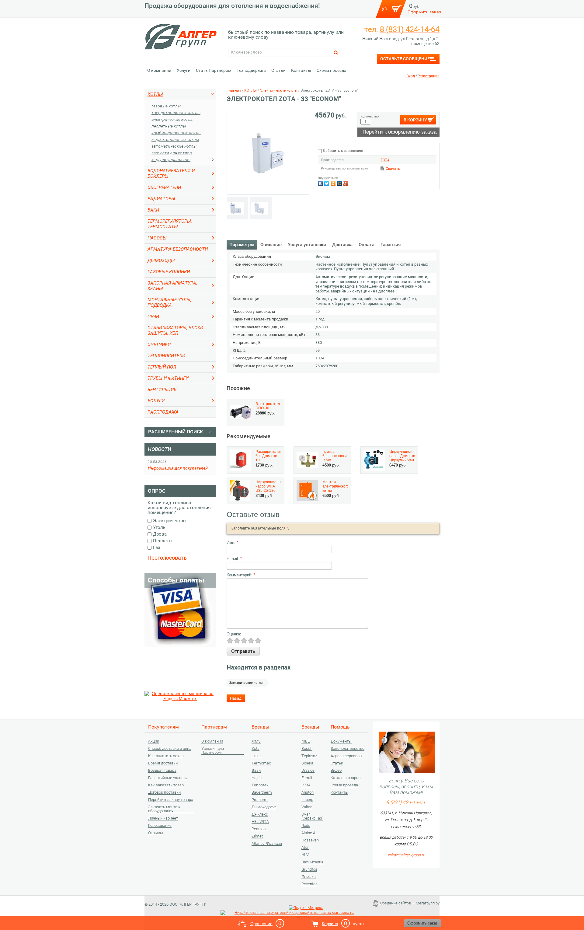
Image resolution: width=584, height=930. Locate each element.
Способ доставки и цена (169, 748)
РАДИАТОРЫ (161, 198)
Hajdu (257, 778)
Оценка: (234, 634)
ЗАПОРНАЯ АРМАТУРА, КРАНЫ (172, 285)
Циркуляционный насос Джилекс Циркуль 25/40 (404, 455)
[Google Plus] (346, 183)
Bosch (306, 748)
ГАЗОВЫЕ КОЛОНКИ (169, 271)
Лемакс (308, 877)
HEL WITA (260, 822)
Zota (255, 748)
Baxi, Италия (312, 862)
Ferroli (306, 778)
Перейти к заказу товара (170, 800)
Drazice (308, 770)
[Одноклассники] (334, 183)
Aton (305, 847)
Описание (271, 244)
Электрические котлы (172, 119)
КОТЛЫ (155, 94)
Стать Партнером (213, 70)
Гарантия (391, 244)
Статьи (278, 70)
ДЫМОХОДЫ (161, 260)
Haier (256, 756)
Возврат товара (162, 770)
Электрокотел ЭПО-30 (267, 406)
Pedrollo (259, 829)
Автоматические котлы (173, 146)
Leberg (307, 800)
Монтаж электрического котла (335, 486)
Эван (256, 770)
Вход (410, 76)
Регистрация (429, 76)
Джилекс (260, 814)
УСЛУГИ (156, 401)
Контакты (301, 70)
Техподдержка (251, 70)
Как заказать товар (166, 785)
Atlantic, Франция (267, 843)
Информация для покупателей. (178, 468)
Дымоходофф (264, 807)
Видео (336, 770)
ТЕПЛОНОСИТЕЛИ (166, 355)
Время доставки (163, 763)
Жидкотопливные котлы (175, 139)
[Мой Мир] (340, 183)
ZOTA (385, 160)
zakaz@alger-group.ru (406, 855)
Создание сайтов (395, 903)
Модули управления (170, 159)
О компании (159, 70)
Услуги (183, 70)
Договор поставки (164, 792)
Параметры (241, 244)
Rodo (305, 825)
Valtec (306, 807)
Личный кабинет (163, 818)
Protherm (260, 800)
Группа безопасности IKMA (334, 455)
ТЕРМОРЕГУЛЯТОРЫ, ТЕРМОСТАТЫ (170, 224)
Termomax (261, 763)
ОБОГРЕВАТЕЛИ (164, 187)
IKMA (306, 785)
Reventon (309, 884)
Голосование (160, 825)
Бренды (260, 727)
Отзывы (155, 833)
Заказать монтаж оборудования (164, 809)
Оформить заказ (424, 11)
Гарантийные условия (168, 778)
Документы (341, 741)
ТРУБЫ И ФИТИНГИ (168, 378)
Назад (236, 698)
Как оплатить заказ (166, 756)
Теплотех (260, 785)
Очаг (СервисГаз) (312, 816)
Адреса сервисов (346, 756)
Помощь (340, 727)
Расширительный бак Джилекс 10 (270, 455)
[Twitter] (327, 183)
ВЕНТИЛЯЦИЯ (162, 389)
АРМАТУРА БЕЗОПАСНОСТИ (178, 249)
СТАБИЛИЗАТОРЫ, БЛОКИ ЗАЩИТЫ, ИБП (175, 330)
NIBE (305, 741)
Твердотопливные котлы (175, 112)
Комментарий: (241, 575)
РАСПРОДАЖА (163, 412)
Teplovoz (309, 756)
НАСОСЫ (157, 238)
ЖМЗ (256, 741)
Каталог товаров (345, 778)
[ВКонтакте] (321, 183)
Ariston (307, 792)
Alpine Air (309, 833)
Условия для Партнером (212, 750)
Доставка (342, 244)
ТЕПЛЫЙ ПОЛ (162, 367)
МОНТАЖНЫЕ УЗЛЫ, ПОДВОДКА (169, 302)
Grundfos (309, 869)
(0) (384, 9)
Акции (153, 741)
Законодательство (347, 748)
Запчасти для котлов (171, 153)
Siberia (307, 763)
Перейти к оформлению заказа (399, 132)
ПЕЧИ (153, 316)
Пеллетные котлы (168, 126)
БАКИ (153, 210)
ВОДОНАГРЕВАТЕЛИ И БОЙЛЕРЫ (171, 173)
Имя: (232, 542)
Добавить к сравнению (342, 151)
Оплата (366, 244)
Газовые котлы (166, 106)
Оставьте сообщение (405, 58)
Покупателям (163, 727)
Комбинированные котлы (176, 133)
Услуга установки (307, 244)
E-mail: (234, 558)
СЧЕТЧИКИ (159, 344)
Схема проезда (331, 70)
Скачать (393, 168)
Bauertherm (262, 792)
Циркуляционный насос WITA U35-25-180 (270, 486)
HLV (305, 855)
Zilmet (257, 836)
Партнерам (214, 727)
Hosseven (310, 840)
